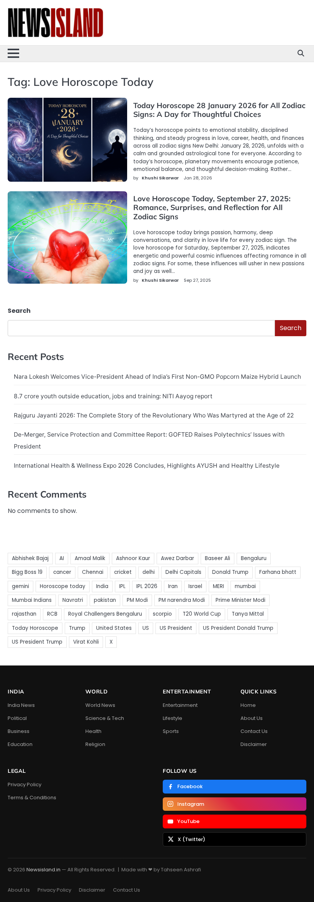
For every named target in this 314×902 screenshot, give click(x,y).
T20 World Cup (202, 614)
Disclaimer (253, 744)
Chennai (92, 572)
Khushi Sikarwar (160, 178)
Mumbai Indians (32, 600)
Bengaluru (254, 558)
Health (93, 731)
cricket (123, 572)
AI (61, 558)
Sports (171, 731)
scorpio (162, 614)
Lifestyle (172, 718)
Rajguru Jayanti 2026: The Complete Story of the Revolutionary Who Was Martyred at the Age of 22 (154, 415)
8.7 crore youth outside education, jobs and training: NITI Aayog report (113, 396)
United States (114, 628)
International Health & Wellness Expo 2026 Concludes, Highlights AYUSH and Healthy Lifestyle (147, 465)
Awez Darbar (177, 558)
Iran (173, 586)
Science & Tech (104, 718)
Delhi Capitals (183, 572)
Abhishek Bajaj (30, 558)
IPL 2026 (146, 586)
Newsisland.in (43, 869)
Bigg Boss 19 (27, 572)
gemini (20, 586)
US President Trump (37, 642)
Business (18, 731)
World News (100, 705)
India (102, 586)
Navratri (72, 600)
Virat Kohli (86, 642)
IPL (122, 586)
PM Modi (137, 600)
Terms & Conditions (32, 797)
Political (17, 718)
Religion (95, 744)
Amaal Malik (90, 558)
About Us (251, 718)
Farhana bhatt (277, 572)
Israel (195, 586)
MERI (218, 586)
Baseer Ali (217, 558)
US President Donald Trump (238, 628)
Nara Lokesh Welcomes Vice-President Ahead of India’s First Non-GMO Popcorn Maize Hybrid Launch (157, 376)
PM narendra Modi (182, 600)
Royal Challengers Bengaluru (105, 614)
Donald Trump (230, 572)
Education (20, 744)
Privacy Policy (24, 784)
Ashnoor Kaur (133, 558)
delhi (148, 572)
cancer (62, 572)
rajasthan (24, 614)
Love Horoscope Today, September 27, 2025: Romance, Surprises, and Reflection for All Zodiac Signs (212, 207)
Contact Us (254, 731)
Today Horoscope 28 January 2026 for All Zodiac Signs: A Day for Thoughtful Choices (219, 110)
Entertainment (180, 705)
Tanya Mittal (248, 614)
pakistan (105, 600)
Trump (77, 628)
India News (21, 705)
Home (248, 705)
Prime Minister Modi (240, 600)
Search (19, 310)
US (145, 628)
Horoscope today (62, 586)
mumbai (245, 586)
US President (176, 628)
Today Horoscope (35, 628)
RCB (52, 614)
